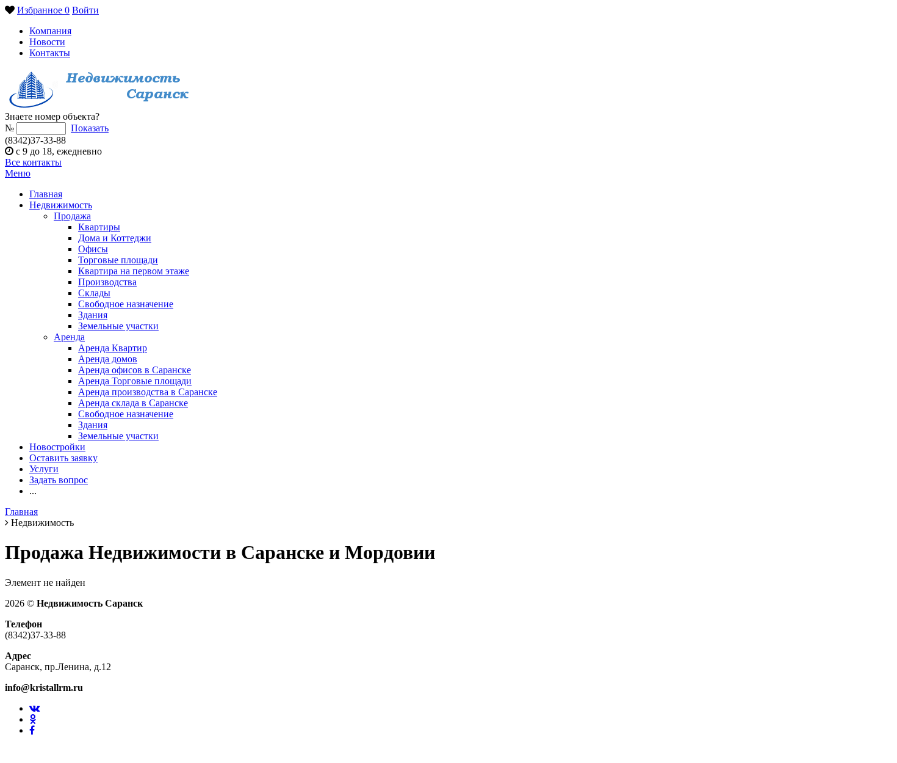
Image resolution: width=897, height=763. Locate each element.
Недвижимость (60, 205)
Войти (85, 10)
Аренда (69, 337)
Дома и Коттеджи (114, 238)
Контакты (49, 53)
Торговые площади (118, 260)
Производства (107, 282)
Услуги (44, 469)
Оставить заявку (63, 458)
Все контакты (33, 162)
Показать (90, 128)
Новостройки (57, 447)
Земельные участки (118, 326)
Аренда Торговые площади (135, 381)
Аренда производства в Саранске (147, 392)
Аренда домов (107, 359)
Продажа (72, 216)
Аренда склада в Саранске (133, 403)
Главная (45, 194)
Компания (50, 31)
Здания (92, 315)
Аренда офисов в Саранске (134, 370)
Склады (94, 293)
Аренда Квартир (112, 348)
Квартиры (99, 227)
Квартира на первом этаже (133, 271)
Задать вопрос (58, 480)
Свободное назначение (125, 304)
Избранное (43, 10)
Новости (47, 42)
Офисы (93, 249)
